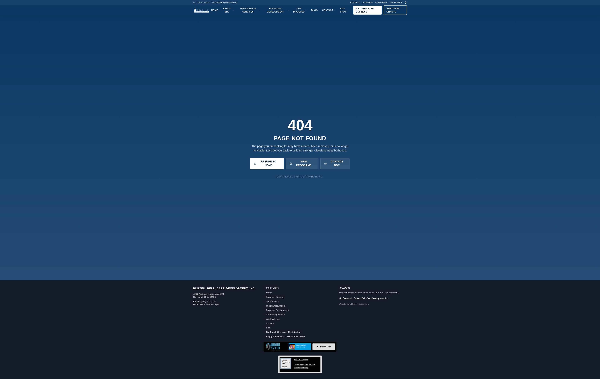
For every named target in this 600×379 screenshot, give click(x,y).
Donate (369, 2)
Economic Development (275, 10)
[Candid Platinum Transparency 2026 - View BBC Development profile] (300, 364)
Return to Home (268, 163)
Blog (314, 10)
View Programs (303, 163)
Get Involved (299, 10)
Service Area (272, 301)
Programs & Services (248, 10)
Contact (355, 2)
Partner (382, 2)
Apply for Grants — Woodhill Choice (285, 336)
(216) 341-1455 (202, 2)
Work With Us (273, 319)
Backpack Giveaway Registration (283, 332)
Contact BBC (337, 163)
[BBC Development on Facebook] (405, 2)
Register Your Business (365, 10)
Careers (397, 2)
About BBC (227, 10)
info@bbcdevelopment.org (226, 2)
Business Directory (275, 297)
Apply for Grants (392, 10)
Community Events (275, 314)
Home (214, 10)
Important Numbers (275, 306)
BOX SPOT (343, 10)
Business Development (277, 310)
